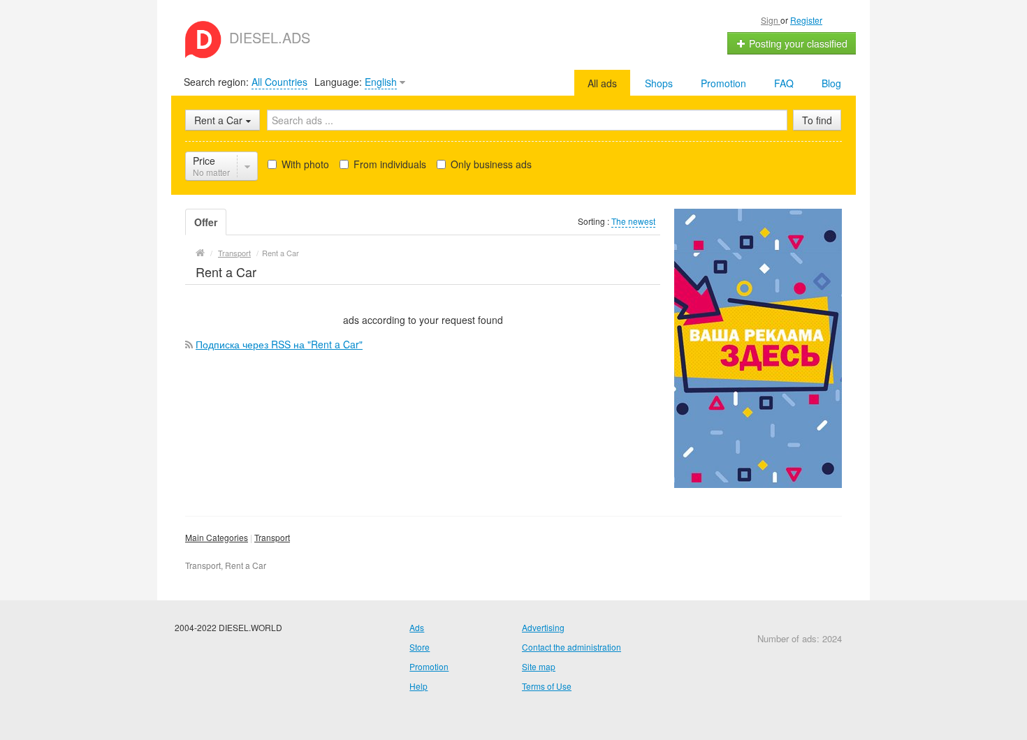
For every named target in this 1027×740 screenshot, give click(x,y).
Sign (770, 20)
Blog (831, 83)
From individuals (388, 164)
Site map (538, 666)
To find (817, 120)
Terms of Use (546, 686)
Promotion (723, 83)
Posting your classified (796, 43)
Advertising (543, 627)
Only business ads (490, 164)
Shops (659, 83)
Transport (272, 537)
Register (806, 20)
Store (419, 647)
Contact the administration (571, 647)
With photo (304, 164)
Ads (416, 627)
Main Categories (216, 537)
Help (418, 686)
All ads (602, 83)
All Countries (279, 82)
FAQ (784, 83)
